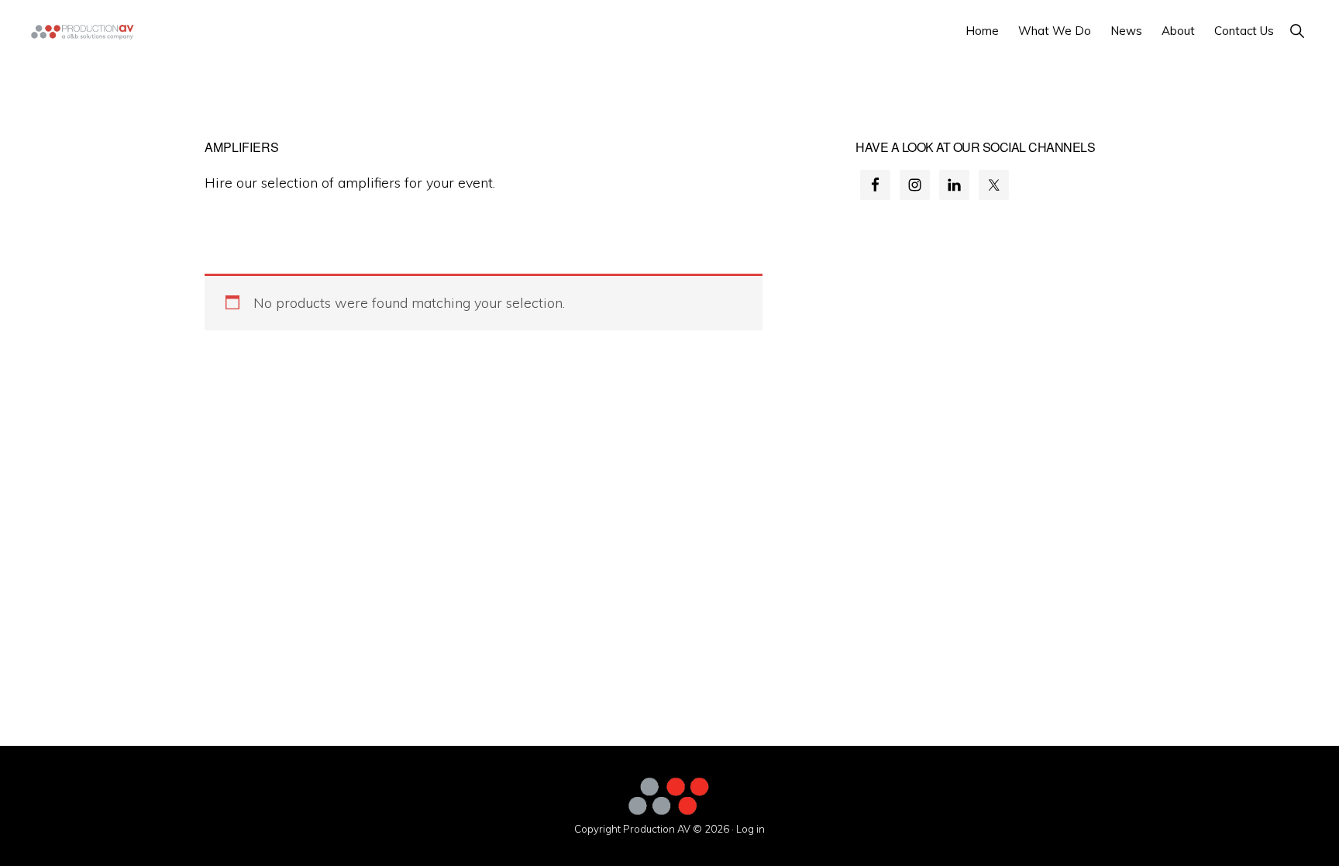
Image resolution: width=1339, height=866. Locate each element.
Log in (750, 829)
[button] (1297, 30)
